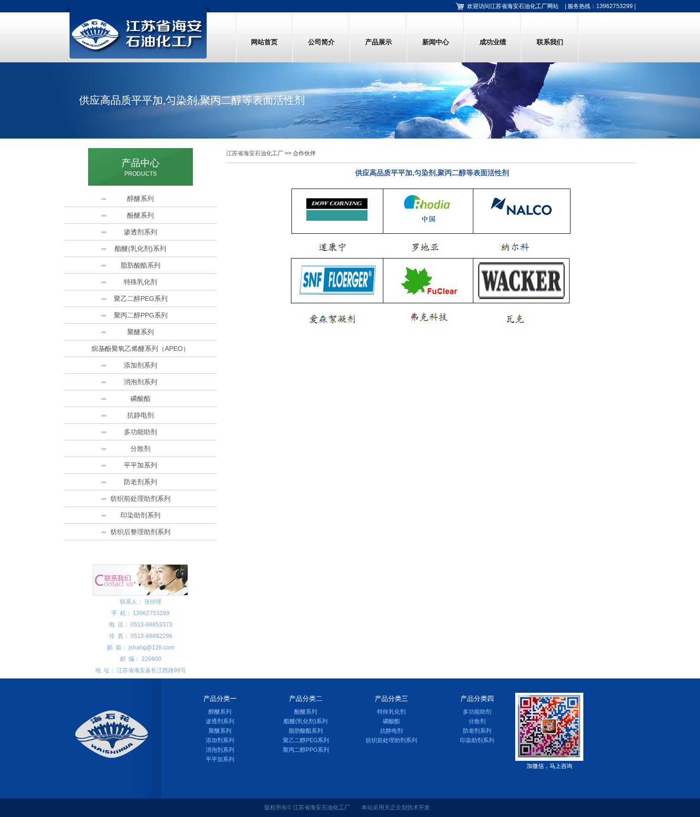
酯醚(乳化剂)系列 (140, 248)
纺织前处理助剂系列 (140, 498)
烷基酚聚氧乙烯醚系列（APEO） (140, 348)
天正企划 (395, 807)
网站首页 (264, 42)
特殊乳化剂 (140, 282)
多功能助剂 (140, 432)
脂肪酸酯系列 (140, 265)
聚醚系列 (140, 332)
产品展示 (378, 42)
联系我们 (550, 42)
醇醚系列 (140, 198)
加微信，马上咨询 (549, 766)
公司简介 (321, 42)
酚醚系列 (140, 215)
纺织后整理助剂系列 (140, 532)
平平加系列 (140, 465)
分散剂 (140, 448)
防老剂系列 (140, 482)
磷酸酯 (140, 398)
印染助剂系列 (140, 515)
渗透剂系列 (140, 232)
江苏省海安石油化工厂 (254, 153)
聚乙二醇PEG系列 (141, 298)
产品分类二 (305, 698)
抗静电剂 (140, 415)
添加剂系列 (140, 365)
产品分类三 (391, 698)
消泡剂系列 (140, 382)
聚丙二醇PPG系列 (141, 315)
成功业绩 (493, 42)
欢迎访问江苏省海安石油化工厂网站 (513, 6)
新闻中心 (435, 42)
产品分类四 (477, 698)
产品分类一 (220, 698)
